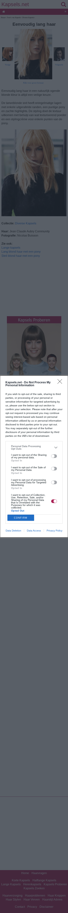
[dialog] (34, 456)
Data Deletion (13, 530)
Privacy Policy (54, 530)
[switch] (54, 456)
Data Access (34, 530)
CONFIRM (20, 517)
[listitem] (34, 447)
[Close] (60, 382)
